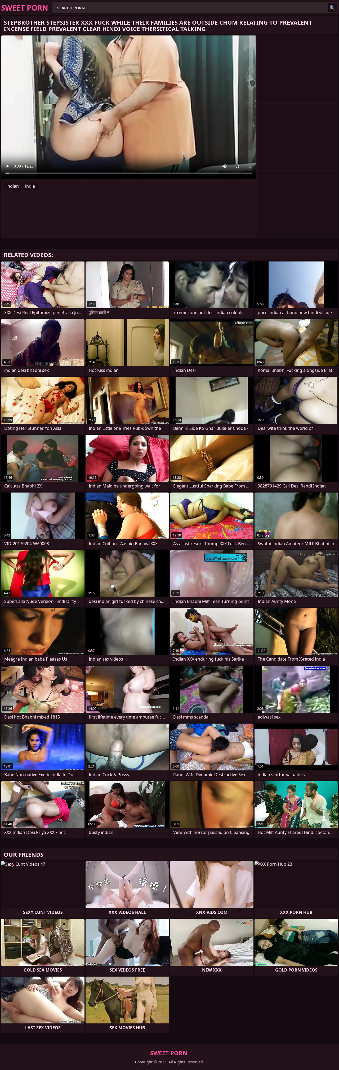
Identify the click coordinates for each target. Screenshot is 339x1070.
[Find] (332, 7)
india (30, 186)
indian (12, 186)
